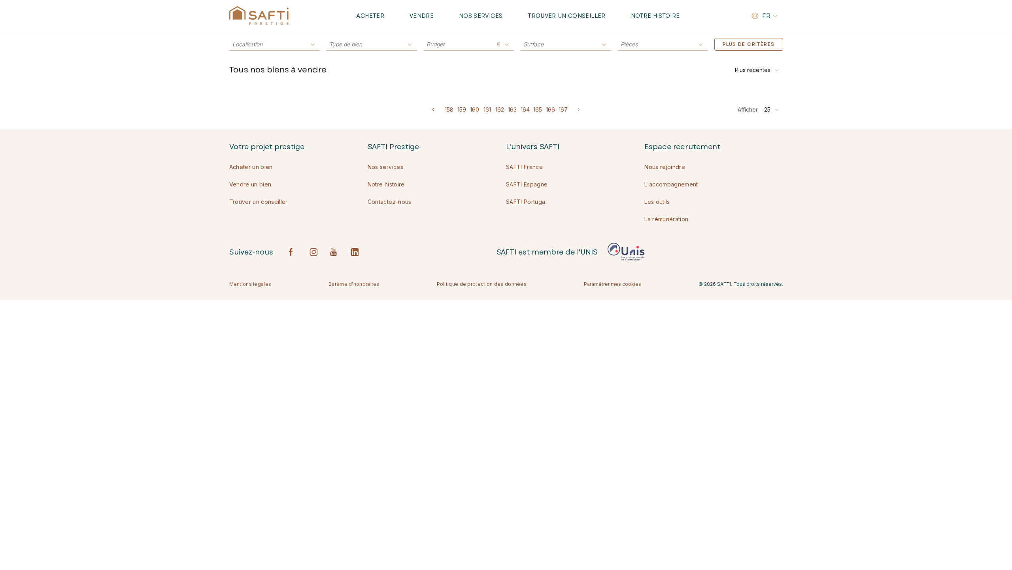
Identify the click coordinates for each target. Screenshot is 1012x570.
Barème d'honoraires (354, 284)
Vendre (422, 16)
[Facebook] (293, 252)
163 (512, 109)
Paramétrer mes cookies (612, 284)
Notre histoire (655, 16)
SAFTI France (524, 166)
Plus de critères (748, 44)
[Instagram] (313, 252)
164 (525, 109)
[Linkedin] (355, 252)
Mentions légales (250, 284)
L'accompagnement (671, 184)
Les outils (657, 201)
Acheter (370, 16)
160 (474, 109)
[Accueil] (259, 15)
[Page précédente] (433, 109)
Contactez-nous (390, 201)
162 (499, 109)
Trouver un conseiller (566, 16)
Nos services (480, 16)
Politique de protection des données (482, 284)
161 (487, 109)
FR (766, 16)
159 (461, 109)
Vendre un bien (250, 184)
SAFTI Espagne (527, 184)
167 (563, 109)
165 (537, 109)
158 (449, 109)
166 (550, 109)
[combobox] (757, 70)
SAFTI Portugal (526, 201)
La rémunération (666, 219)
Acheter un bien (251, 166)
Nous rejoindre (664, 166)
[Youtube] (334, 252)
